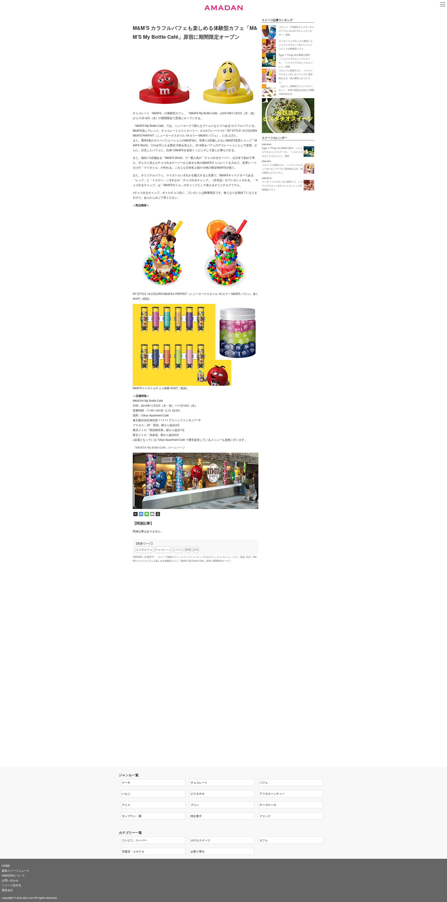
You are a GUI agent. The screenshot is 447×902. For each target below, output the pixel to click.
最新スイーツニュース (16, 871)
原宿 (187, 550)
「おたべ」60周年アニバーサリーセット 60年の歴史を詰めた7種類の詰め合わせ (296, 90)
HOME (6, 866)
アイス (126, 805)
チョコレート (163, 550)
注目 (196, 550)
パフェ (178, 550)
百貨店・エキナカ (133, 851)
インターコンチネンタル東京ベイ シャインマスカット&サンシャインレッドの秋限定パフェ (297, 44)
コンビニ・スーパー (134, 840)
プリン (195, 805)
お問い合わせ (10, 880)
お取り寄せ (198, 851)
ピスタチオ (198, 794)
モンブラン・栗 (131, 816)
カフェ (263, 840)
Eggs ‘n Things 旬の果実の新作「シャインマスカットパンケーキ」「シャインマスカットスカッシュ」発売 (282, 151)
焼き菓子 (196, 816)
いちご (126, 794)
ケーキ (126, 782)
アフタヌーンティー (272, 794)
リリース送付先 (11, 885)
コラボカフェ (144, 550)
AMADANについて (13, 875)
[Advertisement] (195, 610)
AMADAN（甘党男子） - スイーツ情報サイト (155, 556)
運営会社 (7, 890)
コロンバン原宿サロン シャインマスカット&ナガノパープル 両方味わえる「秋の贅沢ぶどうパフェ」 (282, 168)
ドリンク (265, 816)
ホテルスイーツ (200, 840)
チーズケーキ (267, 805)
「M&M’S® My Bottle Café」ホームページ (159, 447)
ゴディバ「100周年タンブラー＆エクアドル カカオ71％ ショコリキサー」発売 (296, 30)
